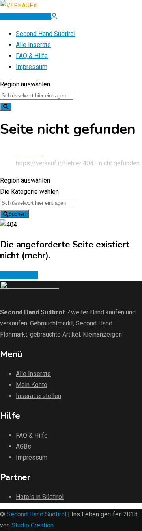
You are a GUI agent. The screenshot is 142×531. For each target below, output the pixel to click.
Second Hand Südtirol (45, 33)
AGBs (23, 446)
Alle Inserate (33, 45)
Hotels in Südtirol (40, 497)
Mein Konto (31, 385)
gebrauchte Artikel (55, 334)
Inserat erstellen (38, 396)
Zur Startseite (19, 275)
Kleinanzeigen (102, 334)
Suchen (17, 214)
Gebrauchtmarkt (51, 323)
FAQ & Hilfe (32, 56)
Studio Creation (32, 525)
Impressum (31, 67)
